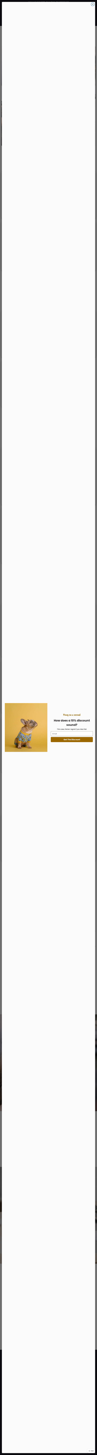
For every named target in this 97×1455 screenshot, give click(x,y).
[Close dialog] (92, 4)
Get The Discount (72, 739)
